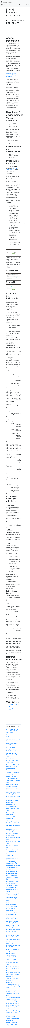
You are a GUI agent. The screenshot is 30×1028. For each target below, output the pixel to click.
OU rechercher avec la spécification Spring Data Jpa (13, 968)
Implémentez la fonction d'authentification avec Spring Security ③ (13, 867)
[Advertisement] (13, 31)
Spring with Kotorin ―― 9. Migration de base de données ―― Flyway (13, 749)
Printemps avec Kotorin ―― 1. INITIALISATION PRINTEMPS (12, 730)
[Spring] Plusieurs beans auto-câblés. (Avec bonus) (13, 931)
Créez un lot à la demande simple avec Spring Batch (12, 978)
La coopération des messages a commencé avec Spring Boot (12, 955)
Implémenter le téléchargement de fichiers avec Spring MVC (13, 904)
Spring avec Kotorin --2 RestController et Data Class (12, 754)
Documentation (6, 2)
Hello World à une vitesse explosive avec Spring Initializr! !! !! (13, 760)
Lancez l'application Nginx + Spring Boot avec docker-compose (13, 1024)
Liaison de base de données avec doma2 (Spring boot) (12, 877)
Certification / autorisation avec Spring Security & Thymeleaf (13, 945)
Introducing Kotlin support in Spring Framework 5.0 (11, 74)
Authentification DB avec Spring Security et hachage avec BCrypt (13, 999)
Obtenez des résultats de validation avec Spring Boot (13, 898)
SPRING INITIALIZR (11, 89)
